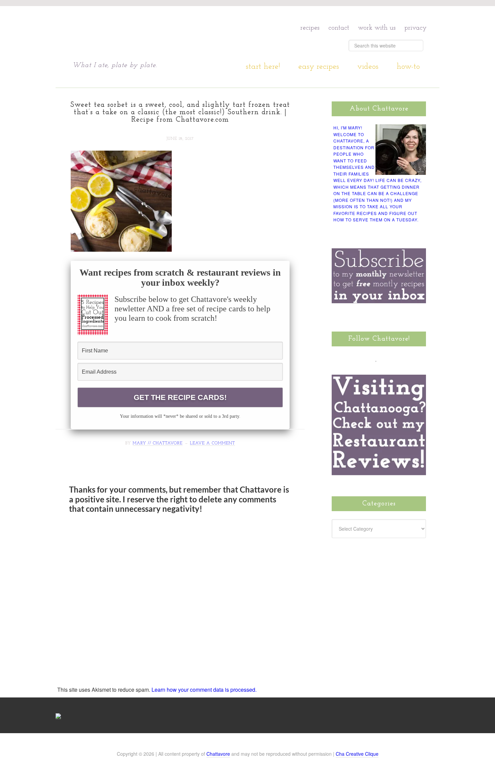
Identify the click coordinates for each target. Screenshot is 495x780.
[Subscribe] (414, 358)
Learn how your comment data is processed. (204, 689)
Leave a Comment (212, 443)
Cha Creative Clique (357, 753)
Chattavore (137, 33)
